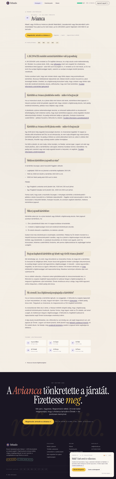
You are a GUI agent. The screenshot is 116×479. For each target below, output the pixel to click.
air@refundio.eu (95, 446)
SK (24, 469)
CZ (21, 469)
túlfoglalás (57, 64)
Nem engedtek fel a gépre (54, 454)
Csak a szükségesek (94, 469)
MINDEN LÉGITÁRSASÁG (34, 11)
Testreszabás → (106, 473)
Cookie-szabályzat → (78, 465)
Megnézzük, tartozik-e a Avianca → (38, 35)
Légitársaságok (51, 457)
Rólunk (57, 3)
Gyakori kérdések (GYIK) (76, 451)
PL (35, 469)
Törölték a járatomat (52, 449)
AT (46, 469)
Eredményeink (49, 3)
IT (39, 469)
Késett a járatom (51, 446)
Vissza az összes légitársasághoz (36, 362)
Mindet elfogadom (78, 469)
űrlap (84, 266)
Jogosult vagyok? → (102, 3)
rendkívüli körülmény (56, 325)
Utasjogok (37, 3)
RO (32, 469)
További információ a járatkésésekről (76, 118)
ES (42, 469)
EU (28, 469)
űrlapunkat (73, 300)
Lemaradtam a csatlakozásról (55, 451)
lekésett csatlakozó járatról (79, 322)
